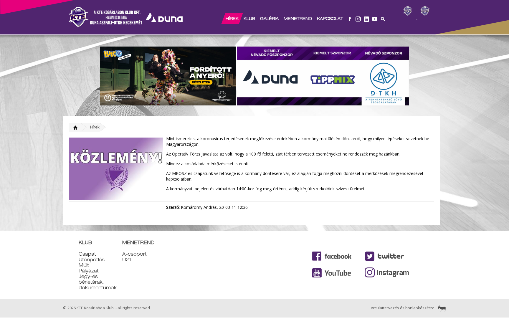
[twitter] (366, 18)
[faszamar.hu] (440, 307)
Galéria (269, 18)
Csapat (87, 254)
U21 (126, 259)
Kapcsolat (330, 18)
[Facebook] (350, 18)
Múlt (84, 265)
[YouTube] (374, 18)
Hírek (232, 18)
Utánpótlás (92, 259)
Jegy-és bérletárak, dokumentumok (98, 282)
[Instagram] (358, 18)
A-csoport (134, 254)
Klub (249, 18)
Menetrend (298, 18)
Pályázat (89, 271)
